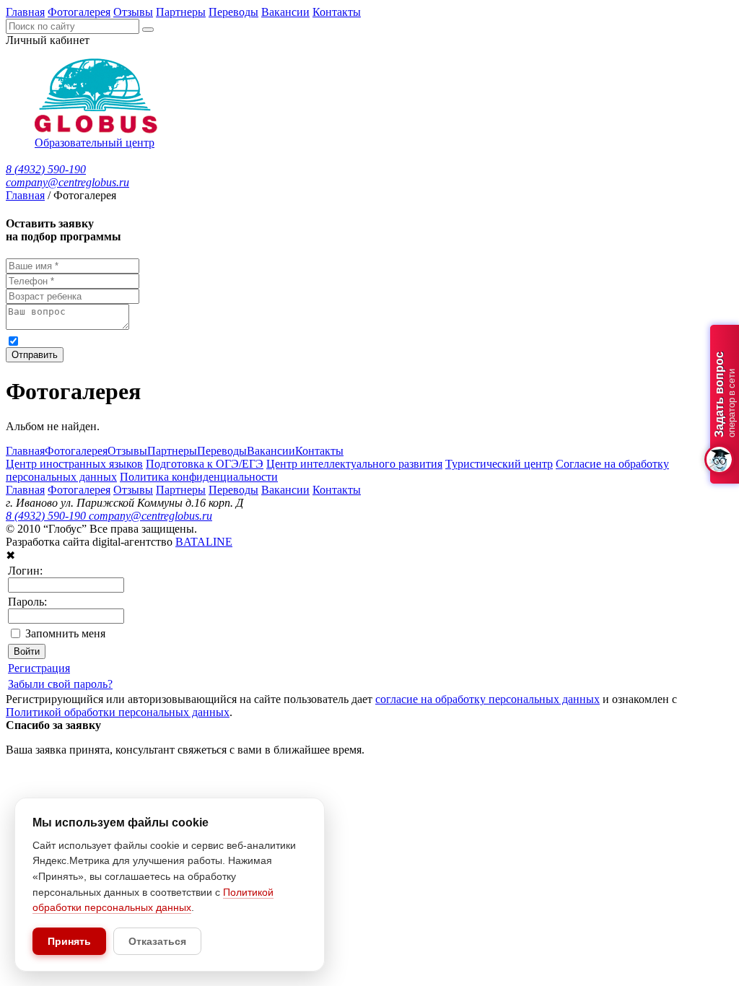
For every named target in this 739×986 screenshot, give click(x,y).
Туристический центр (499, 464)
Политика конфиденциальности (199, 477)
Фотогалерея (79, 12)
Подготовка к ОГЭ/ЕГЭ (204, 464)
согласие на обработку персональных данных (165, 340)
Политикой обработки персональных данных (470, 340)
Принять (69, 941)
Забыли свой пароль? (60, 684)
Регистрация (39, 668)
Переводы (233, 12)
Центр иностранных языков (74, 464)
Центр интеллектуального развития (354, 464)
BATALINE (203, 542)
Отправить (35, 354)
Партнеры (181, 12)
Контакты (336, 12)
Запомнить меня (65, 633)
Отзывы (133, 12)
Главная (25, 12)
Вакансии (285, 12)
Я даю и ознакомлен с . (302, 340)
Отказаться (157, 941)
